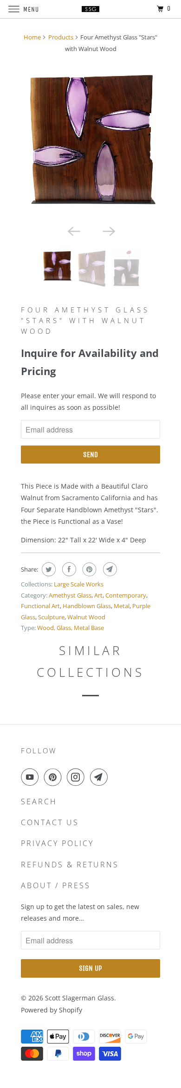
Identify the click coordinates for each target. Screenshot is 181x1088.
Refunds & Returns (70, 864)
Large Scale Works (78, 584)
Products (60, 37)
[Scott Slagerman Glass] (90, 9)
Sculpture (51, 617)
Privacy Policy (57, 843)
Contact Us (50, 822)
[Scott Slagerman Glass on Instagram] (77, 777)
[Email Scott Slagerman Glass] (100, 777)
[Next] (108, 230)
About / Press (55, 885)
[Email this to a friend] (109, 569)
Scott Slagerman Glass (79, 997)
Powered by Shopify (51, 1009)
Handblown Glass (87, 606)
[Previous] (73, 230)
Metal (121, 606)
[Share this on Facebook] (68, 569)
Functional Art (40, 606)
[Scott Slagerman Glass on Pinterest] (54, 777)
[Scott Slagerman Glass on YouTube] (31, 777)
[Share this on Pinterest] (88, 569)
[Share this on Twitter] (47, 569)
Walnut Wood (86, 617)
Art (98, 595)
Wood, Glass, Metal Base (70, 628)
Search (39, 801)
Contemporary (125, 595)
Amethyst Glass (70, 595)
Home (32, 37)
